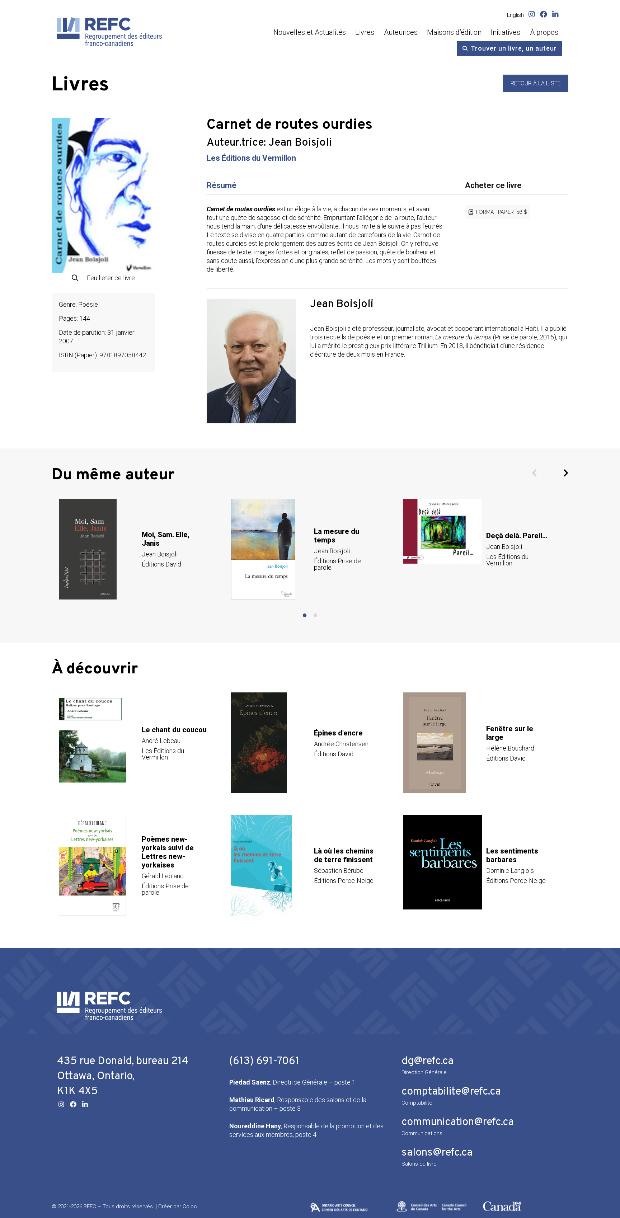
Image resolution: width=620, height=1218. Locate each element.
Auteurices (401, 32)
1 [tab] (304, 615)
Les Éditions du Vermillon (251, 158)
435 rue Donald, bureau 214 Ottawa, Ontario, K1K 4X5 (122, 1076)
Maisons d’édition (454, 32)
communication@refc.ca (457, 1122)
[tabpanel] (138, 549)
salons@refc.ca (437, 1153)
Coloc (190, 1206)
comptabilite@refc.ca (451, 1092)
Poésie (88, 304)
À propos (544, 32)
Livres (364, 32)
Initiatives (505, 32)
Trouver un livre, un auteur (514, 48)
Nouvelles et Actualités (309, 32)
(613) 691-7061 (264, 1061)
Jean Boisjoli (300, 143)
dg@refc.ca (427, 1061)
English (515, 15)
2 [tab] (315, 615)
